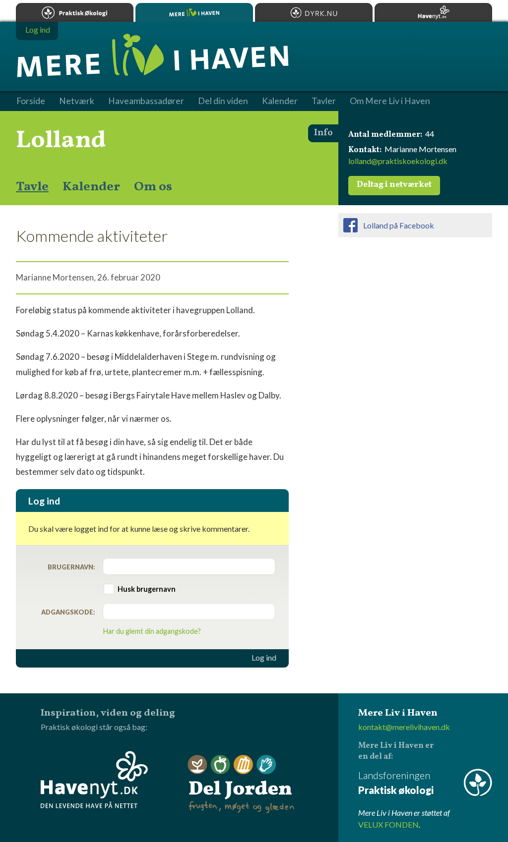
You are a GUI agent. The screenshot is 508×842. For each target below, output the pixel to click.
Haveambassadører (146, 101)
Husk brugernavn (147, 589)
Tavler (324, 101)
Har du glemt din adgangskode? (152, 631)
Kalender (91, 186)
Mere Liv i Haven (194, 12)
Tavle (32, 186)
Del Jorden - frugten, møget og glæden (241, 784)
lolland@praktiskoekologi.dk (397, 161)
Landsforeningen (396, 782)
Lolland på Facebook (398, 225)
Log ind (264, 658)
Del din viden (223, 101)
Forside (30, 101)
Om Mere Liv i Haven (390, 101)
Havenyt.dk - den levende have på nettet (94, 779)
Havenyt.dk (433, 12)
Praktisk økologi (74, 12)
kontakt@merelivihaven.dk (404, 726)
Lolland (61, 140)
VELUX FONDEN (388, 824)
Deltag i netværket (394, 185)
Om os (153, 186)
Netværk (76, 101)
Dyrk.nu (314, 12)
